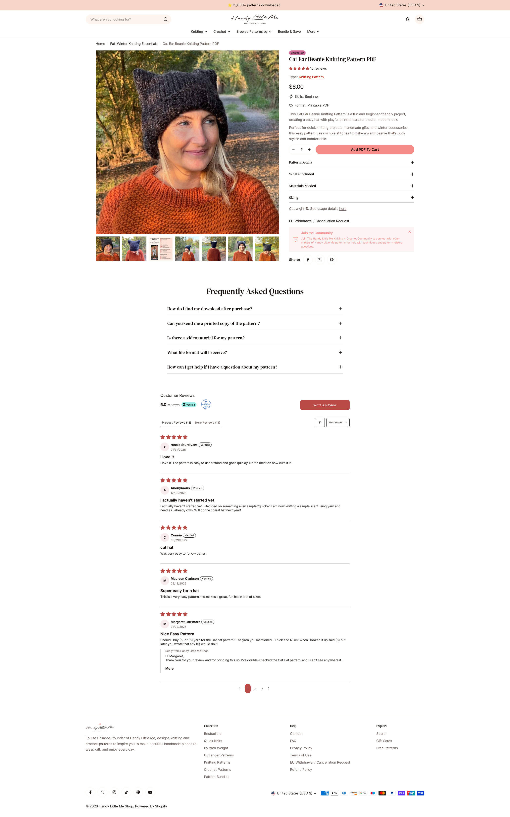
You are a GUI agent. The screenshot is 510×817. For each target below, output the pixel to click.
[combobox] (128, 19)
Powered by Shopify (151, 806)
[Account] (407, 19)
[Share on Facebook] (308, 259)
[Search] (165, 19)
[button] (299, 68)
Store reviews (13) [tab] (207, 422)
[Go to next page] (270, 688)
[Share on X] (320, 259)
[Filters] (320, 422)
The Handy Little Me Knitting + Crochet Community (340, 238)
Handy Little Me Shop (116, 806)
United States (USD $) (402, 5)
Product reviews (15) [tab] (176, 422)
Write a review (324, 405)
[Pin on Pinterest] (332, 259)
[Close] (409, 232)
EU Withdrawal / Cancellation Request (319, 221)
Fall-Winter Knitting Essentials (134, 44)
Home (100, 44)
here (342, 209)
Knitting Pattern (311, 77)
